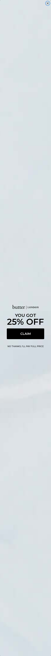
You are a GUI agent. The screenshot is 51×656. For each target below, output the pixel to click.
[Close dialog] (47, 3)
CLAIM (25, 334)
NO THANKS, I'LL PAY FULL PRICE (25, 346)
